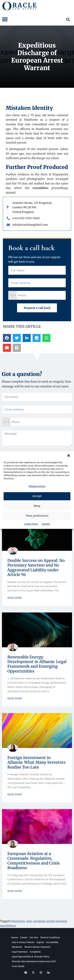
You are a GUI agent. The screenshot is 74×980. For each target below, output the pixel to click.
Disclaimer (17, 947)
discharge (18, 921)
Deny (37, 506)
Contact (23, 937)
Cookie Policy (31, 524)
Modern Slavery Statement (37, 947)
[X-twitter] (33, 972)
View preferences (37, 516)
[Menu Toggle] (5, 19)
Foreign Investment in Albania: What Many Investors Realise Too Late (36, 762)
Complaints (35, 952)
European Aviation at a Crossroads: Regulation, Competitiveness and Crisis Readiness (33, 860)
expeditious (8, 925)
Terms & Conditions (50, 937)
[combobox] (12, 295)
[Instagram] (41, 972)
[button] (68, 455)
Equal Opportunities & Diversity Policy (30, 956)
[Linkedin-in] (48, 972)
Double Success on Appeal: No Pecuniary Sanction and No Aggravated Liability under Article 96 (36, 567)
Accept (37, 496)
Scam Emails (18, 966)
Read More (14, 597)
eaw (29, 921)
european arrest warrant (50, 921)
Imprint (46, 524)
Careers (14, 937)
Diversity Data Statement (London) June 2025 (34, 961)
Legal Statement (19, 952)
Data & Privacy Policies (23, 942)
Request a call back (37, 308)
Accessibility (52, 942)
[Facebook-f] (26, 972)
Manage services (37, 486)
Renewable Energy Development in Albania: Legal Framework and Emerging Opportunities (36, 664)
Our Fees (34, 937)
